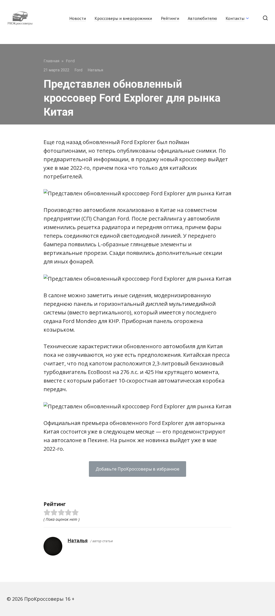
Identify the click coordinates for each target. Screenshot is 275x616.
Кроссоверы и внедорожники (123, 18)
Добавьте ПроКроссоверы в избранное (137, 469)
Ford (78, 70)
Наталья (78, 540)
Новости (77, 18)
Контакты (235, 18)
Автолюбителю (202, 18)
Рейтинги (170, 18)
